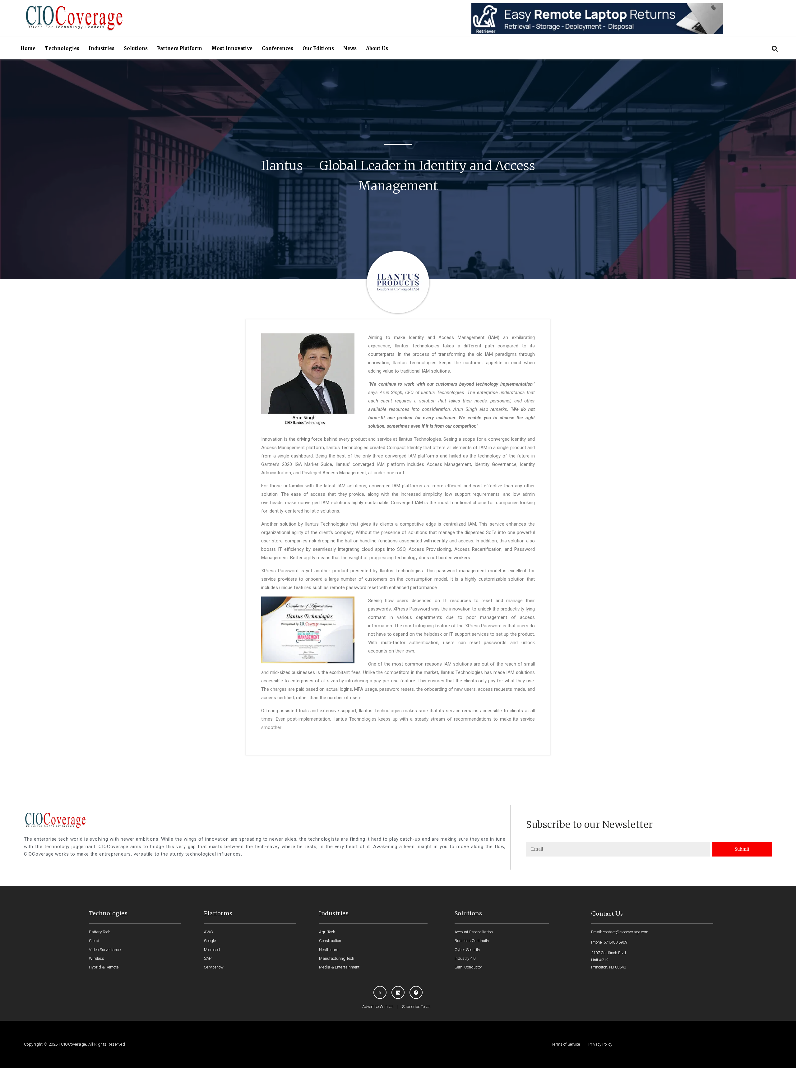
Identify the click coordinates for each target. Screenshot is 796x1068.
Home (28, 48)
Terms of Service (566, 1044)
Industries (101, 48)
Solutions (136, 48)
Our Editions (318, 48)
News (350, 48)
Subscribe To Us (416, 1006)
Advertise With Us (378, 1006)
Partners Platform (179, 48)
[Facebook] (416, 992)
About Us (377, 48)
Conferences (277, 48)
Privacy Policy (600, 1044)
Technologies (62, 48)
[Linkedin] (398, 992)
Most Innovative (231, 48)
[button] (774, 48)
